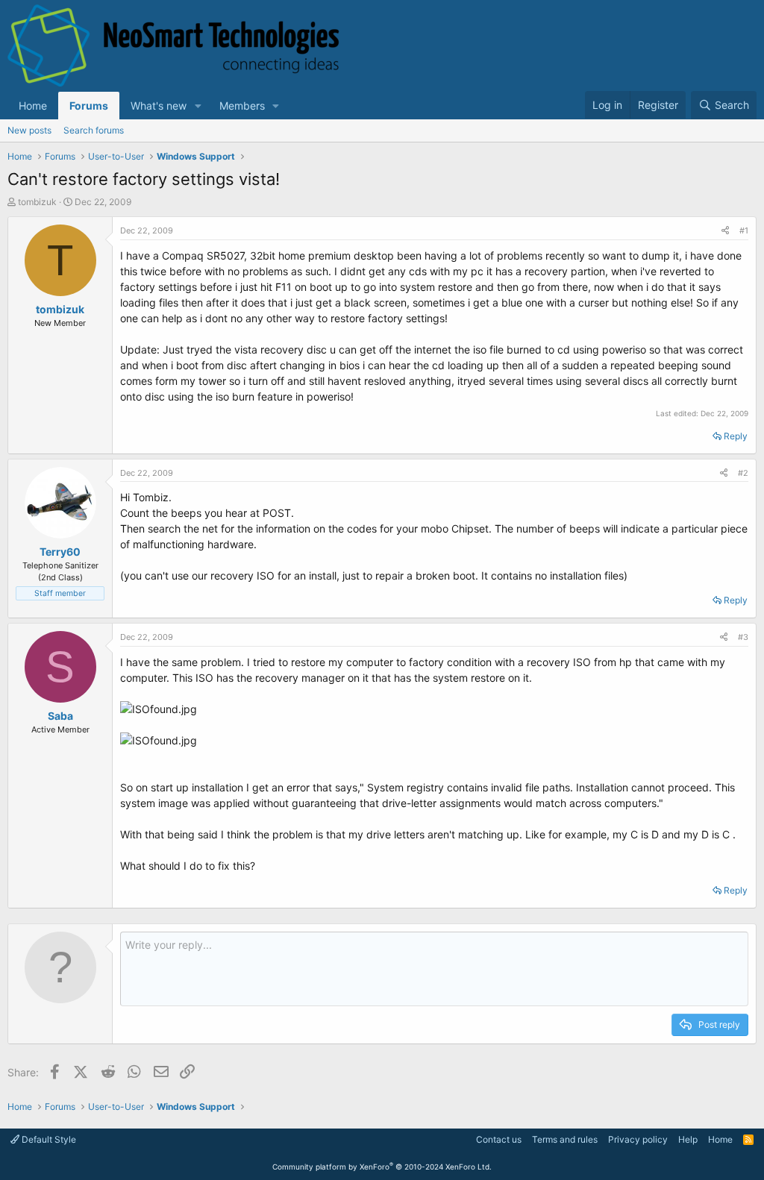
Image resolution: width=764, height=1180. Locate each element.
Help (688, 1139)
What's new (159, 105)
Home (33, 105)
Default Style (47, 1139)
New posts (29, 130)
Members (242, 105)
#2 (743, 473)
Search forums (93, 130)
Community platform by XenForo (382, 1166)
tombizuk (37, 201)
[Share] (725, 230)
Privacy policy (638, 1139)
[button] (198, 105)
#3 (743, 637)
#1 (743, 230)
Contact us (499, 1139)
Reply (736, 436)
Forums (88, 105)
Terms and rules (565, 1139)
